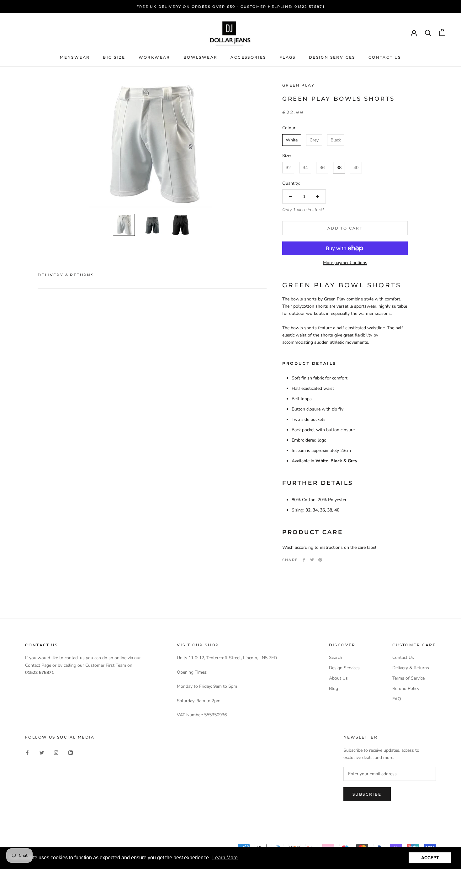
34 (305, 168)
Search (335, 657)
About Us (338, 678)
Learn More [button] (225, 857)
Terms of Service (408, 678)
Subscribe (367, 794)
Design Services (332, 57)
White (292, 140)
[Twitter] (312, 560)
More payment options (345, 263)
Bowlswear (200, 57)
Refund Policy (405, 688)
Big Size (114, 57)
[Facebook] (304, 560)
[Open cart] (442, 32)
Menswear (75, 57)
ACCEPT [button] (430, 857)
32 (288, 168)
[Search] (428, 32)
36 (322, 168)
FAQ (396, 699)
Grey (314, 140)
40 (355, 168)
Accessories (248, 57)
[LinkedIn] (70, 752)
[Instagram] (56, 752)
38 (339, 168)
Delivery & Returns (66, 275)
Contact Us (384, 57)
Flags (287, 57)
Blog (333, 688)
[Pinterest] (320, 560)
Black (336, 140)
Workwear (154, 57)
